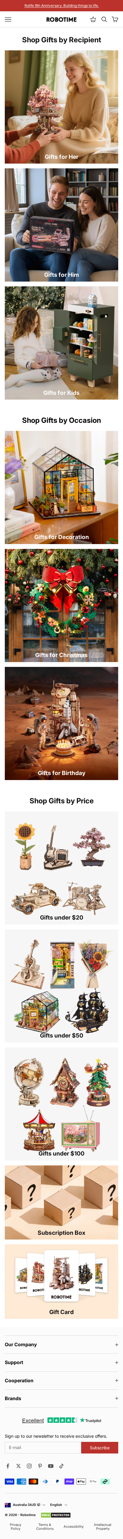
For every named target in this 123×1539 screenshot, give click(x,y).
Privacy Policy (15, 1527)
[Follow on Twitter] (18, 1466)
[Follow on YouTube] (51, 1466)
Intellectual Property (102, 1527)
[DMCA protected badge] (56, 1515)
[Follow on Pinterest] (40, 1466)
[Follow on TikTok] (61, 1466)
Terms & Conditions (45, 1527)
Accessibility (74, 1527)
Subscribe (100, 1447)
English (56, 1505)
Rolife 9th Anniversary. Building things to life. (61, 5)
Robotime (28, 1515)
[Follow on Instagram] (29, 1466)
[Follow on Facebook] (8, 1466)
